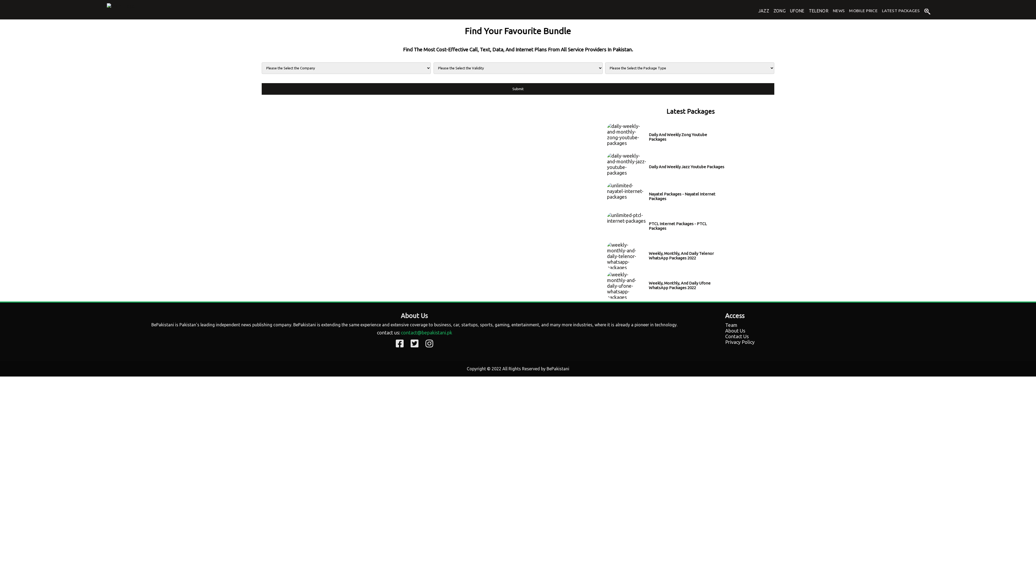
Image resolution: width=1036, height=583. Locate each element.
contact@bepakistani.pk (426, 332)
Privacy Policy (740, 342)
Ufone (797, 10)
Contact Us (737, 336)
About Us (735, 330)
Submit (518, 89)
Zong (779, 10)
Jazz (763, 10)
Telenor (819, 10)
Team (731, 325)
